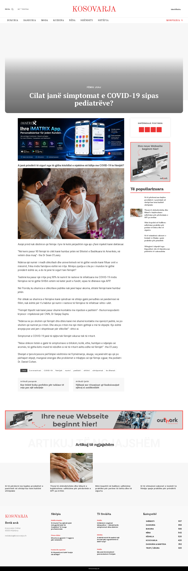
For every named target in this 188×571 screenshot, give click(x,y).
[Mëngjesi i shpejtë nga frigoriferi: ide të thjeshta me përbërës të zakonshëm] (136, 249)
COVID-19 (48, 370)
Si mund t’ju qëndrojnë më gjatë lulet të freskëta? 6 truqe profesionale (61, 526)
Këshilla (99, 520)
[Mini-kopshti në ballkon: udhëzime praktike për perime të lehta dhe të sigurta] (136, 225)
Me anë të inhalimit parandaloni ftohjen (106, 553)
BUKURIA (100, 535)
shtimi (87, 370)
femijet (58, 370)
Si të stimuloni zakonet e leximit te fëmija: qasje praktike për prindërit (155, 238)
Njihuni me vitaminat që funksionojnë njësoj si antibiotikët (97, 386)
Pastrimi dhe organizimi (58, 549)
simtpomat (98, 370)
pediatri (77, 370)
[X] (147, 129)
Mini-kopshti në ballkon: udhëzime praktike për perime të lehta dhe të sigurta (155, 226)
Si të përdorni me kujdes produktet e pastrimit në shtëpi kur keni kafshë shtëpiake (155, 201)
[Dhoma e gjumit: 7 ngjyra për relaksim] (83, 540)
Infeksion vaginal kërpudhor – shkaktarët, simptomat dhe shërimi (108, 525)
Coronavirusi (35, 370)
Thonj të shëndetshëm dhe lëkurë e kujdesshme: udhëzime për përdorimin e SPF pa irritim (156, 214)
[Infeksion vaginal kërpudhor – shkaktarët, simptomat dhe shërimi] (129, 525)
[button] (9, 9)
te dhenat (110, 370)
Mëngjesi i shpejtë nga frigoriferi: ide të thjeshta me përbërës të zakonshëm (157, 249)
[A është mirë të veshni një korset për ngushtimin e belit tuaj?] (129, 539)
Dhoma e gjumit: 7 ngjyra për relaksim (62, 539)
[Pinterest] (153, 129)
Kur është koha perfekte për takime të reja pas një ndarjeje (42, 386)
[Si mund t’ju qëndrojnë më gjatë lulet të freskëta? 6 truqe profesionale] (83, 525)
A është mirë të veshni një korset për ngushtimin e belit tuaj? (108, 539)
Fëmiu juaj (94, 87)
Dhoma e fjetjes (55, 535)
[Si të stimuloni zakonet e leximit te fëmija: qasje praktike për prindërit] (136, 238)
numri (68, 370)
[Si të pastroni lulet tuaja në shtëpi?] (83, 554)
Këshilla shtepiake (56, 520)
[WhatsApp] (159, 129)
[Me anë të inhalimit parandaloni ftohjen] (129, 554)
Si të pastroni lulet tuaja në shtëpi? (62, 553)
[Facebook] (141, 129)
